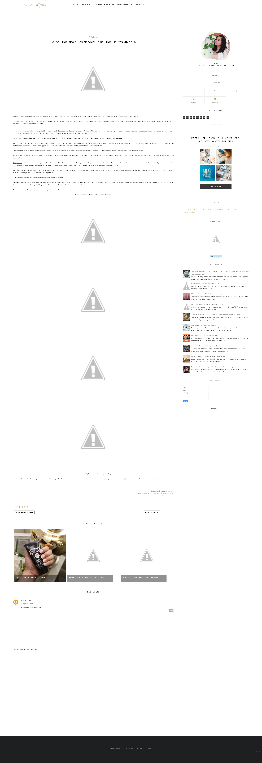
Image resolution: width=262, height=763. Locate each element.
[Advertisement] (121, 12)
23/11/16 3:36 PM (26, 604)
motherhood (219, 209)
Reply (171, 610)
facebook (237, 94)
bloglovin (215, 102)
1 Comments (168, 507)
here (171, 491)
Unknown (26, 601)
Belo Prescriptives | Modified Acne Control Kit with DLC (209, 304)
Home (75, 5)
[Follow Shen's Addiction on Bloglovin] (216, 257)
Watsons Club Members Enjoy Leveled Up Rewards (208, 346)
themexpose (131, 748)
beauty (186, 209)
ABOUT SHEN (86, 5)
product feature (231, 209)
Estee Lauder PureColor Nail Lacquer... (34, 577)
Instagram (193, 94)
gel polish (93, 37)
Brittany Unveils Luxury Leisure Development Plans (208, 356)
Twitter (171, 493)
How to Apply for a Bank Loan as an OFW (204, 325)
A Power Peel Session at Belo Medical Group (206, 283)
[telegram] (19, 507)
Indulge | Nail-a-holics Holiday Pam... (140, 577)
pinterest (215, 94)
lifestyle (201, 209)
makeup (209, 209)
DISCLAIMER (109, 5)
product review (189, 212)
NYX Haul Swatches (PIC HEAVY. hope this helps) (207, 294)
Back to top (254, 751)
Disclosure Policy (125, 5)
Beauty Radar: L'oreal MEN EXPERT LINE (204, 335)
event (193, 209)
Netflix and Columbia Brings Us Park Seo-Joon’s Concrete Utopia (212, 367)
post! (32, 607)
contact (140, 5)
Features (98, 5)
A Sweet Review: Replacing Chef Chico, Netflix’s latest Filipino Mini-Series (215, 314)
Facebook (153, 493)
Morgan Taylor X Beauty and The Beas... (87, 577)
